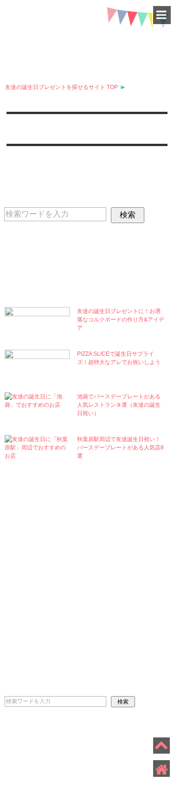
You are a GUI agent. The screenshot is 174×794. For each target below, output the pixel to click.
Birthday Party (119, 595)
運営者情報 (70, 740)
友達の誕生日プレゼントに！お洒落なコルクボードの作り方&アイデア (120, 319)
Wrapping (44, 609)
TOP (61, 87)
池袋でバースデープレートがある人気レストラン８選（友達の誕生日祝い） (119, 404)
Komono (119, 569)
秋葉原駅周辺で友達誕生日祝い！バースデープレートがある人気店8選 (120, 447)
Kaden (37, 569)
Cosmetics (124, 529)
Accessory (125, 640)
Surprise (120, 549)
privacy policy (25, 740)
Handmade (45, 589)
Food (33, 549)
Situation (45, 629)
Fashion (119, 620)
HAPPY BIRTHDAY (87, 37)
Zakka (38, 529)
